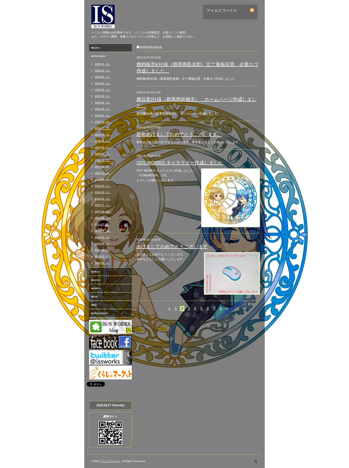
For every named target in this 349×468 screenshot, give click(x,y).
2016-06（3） (103, 179)
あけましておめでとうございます (172, 246)
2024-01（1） (103, 83)
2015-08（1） (103, 218)
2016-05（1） (103, 185)
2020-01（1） (103, 115)
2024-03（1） (103, 77)
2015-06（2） (103, 230)
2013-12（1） (103, 237)
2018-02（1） (103, 153)
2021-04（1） (103, 109)
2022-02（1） (103, 96)
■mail (94, 296)
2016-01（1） (103, 198)
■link (94, 304)
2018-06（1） (103, 141)
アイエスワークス (110, 461)
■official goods (99, 313)
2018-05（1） (103, 147)
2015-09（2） (103, 211)
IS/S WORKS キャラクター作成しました (180, 162)
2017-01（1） (103, 166)
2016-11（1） (103, 173)
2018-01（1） (103, 160)
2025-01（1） (103, 70)
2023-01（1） (103, 89)
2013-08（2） (103, 243)
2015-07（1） (103, 224)
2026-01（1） (103, 64)
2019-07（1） (103, 128)
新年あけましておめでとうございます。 (179, 134)
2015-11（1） (103, 205)
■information (98, 56)
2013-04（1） (103, 250)
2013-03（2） (103, 256)
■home (95, 47)
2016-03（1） (103, 192)
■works (95, 280)
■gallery (96, 288)
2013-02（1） (103, 262)
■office (95, 271)
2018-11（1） (103, 134)
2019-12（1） (103, 121)
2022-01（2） (103, 102)
